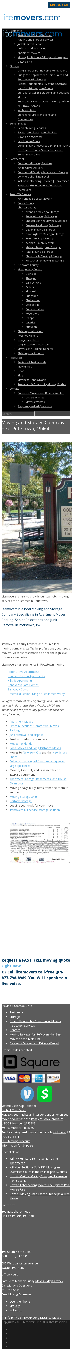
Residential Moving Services (35, 35)
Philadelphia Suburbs (31, 353)
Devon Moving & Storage (41, 229)
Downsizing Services (30, 137)
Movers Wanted (35, 402)
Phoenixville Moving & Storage (44, 256)
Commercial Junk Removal (33, 176)
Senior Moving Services (32, 128)
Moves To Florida (21, 743)
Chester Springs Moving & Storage (46, 221)
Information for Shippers (17, 1145)
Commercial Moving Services (35, 163)
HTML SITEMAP (21, 1317)
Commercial (17, 159)
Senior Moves (18, 123)
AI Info (6, 1317)
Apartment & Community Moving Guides (42, 384)
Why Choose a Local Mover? (35, 198)
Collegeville (32, 304)
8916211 (13, 1137)
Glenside (31, 274)
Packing (15, 730)
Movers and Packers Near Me (36, 349)
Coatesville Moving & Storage (43, 225)
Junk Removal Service (31, 44)
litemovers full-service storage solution (35, 810)
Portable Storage (21, 801)
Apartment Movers (29, 53)
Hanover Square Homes (23, 685)
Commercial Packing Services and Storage (43, 172)
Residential (16, 31)
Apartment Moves (21, 721)
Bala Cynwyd (33, 282)
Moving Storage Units (24, 797)
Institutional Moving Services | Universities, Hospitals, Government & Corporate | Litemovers (44, 185)
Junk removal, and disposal (27, 735)
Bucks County (26, 203)
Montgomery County (30, 269)
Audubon (31, 327)
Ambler (30, 287)
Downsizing (25, 61)
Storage (14, 66)
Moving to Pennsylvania (32, 380)
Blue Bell (31, 291)
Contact (14, 388)
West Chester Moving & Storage (45, 260)
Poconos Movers (28, 335)
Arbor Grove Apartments (23, 672)
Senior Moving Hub (29, 154)
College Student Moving (32, 48)
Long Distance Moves (47, 1317)
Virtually (15, 1306)
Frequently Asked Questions (35, 406)
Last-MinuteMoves (29, 141)
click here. (59, 1132)
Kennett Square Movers (40, 243)
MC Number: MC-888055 (18, 1128)
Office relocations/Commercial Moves (34, 726)
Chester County (27, 207)
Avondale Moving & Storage (42, 212)
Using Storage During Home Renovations (42, 70)
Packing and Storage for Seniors (37, 132)
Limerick (30, 322)
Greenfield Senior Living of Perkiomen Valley (36, 694)
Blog (20, 375)
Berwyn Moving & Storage (41, 216)
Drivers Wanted (35, 397)
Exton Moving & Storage (40, 238)
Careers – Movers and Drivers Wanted (41, 393)
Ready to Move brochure (47, 1119)
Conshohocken (35, 309)
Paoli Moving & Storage (40, 251)
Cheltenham (33, 300)
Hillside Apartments (20, 680)
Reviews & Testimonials (32, 362)
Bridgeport (32, 296)
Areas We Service (20, 194)
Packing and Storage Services (36, 39)
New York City (32, 752)
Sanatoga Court (18, 689)
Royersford (32, 313)
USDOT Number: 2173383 (18, 1123)
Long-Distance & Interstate (34, 344)
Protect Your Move (14, 1110)
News (21, 371)
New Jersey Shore (28, 340)
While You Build (27, 110)
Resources (16, 357)
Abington (31, 278)
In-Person (16, 1310)
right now (11, 965)
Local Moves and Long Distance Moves (35, 748)
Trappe (30, 318)
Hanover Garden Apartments (26, 676)
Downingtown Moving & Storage (45, 234)
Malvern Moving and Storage (43, 247)
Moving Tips (25, 366)
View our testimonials (27, 653)
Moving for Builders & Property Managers (43, 57)
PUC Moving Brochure (16, 1141)
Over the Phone (20, 1301)
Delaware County (28, 265)
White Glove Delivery (30, 168)
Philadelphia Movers (30, 331)
